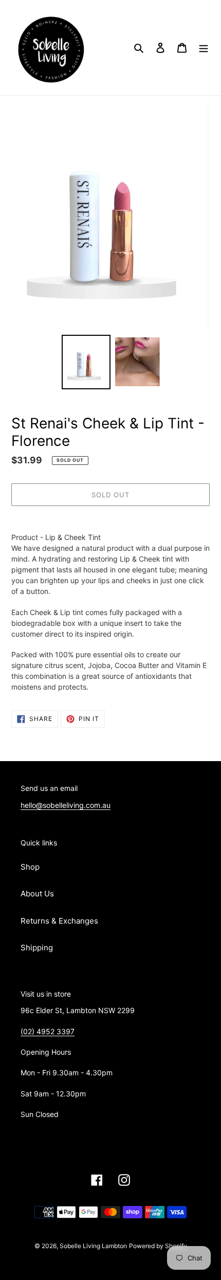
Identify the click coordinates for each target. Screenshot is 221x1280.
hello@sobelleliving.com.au (65, 805)
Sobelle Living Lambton (93, 1246)
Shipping (37, 947)
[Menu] (203, 48)
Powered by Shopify (158, 1246)
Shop (30, 867)
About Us (37, 893)
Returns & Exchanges (59, 921)
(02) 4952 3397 (48, 1031)
